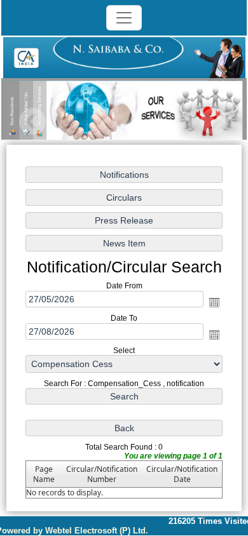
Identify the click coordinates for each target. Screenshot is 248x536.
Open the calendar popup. (214, 302)
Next (213, 121)
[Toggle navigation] (124, 17)
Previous (32, 121)
